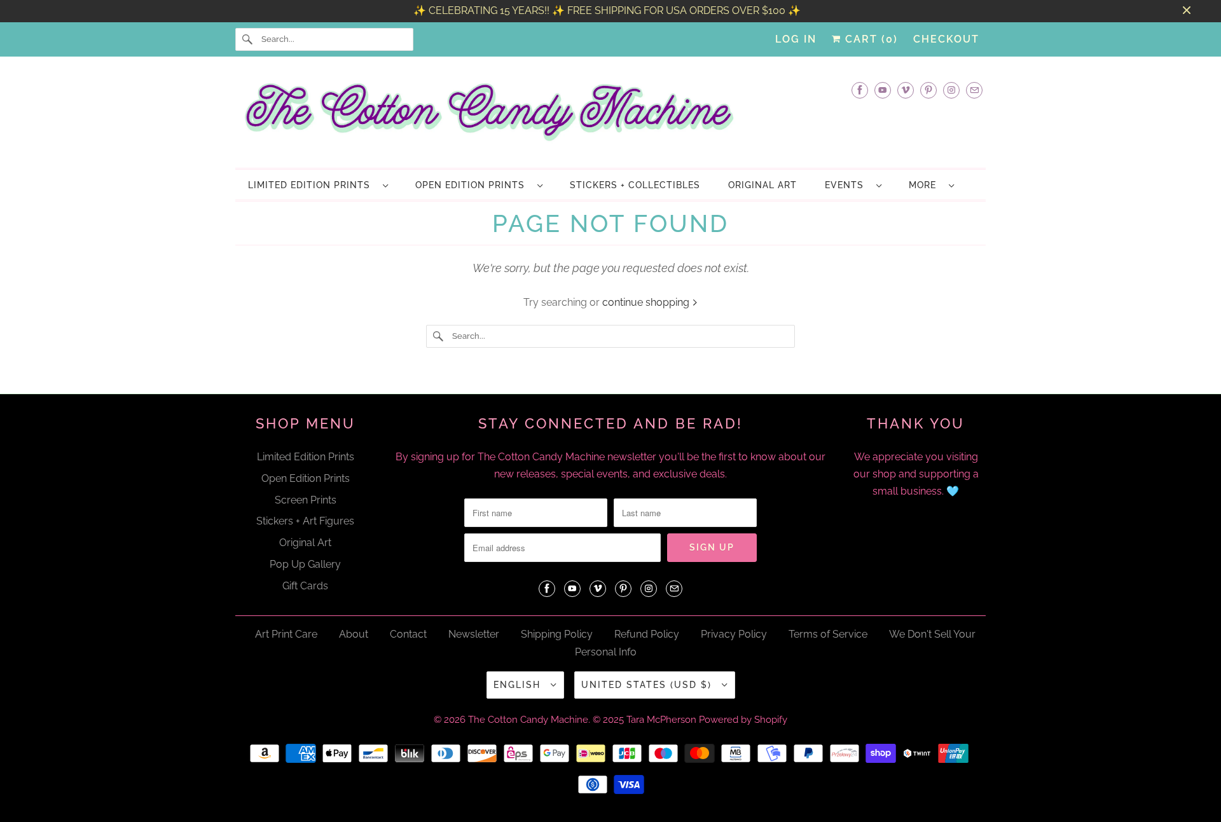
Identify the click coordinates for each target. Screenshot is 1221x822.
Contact (408, 634)
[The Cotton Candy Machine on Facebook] (860, 90)
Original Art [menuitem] (762, 185)
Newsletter (473, 634)
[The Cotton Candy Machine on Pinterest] (928, 90)
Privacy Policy (734, 634)
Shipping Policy (557, 634)
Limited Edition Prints (312, 185)
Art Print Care (286, 634)
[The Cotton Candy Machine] (610, 116)
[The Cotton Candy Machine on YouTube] (882, 90)
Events (847, 185)
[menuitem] (317, 185)
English (518, 685)
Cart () (869, 39)
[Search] (248, 39)
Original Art (305, 543)
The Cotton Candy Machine (528, 719)
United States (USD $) (648, 685)
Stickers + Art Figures (305, 521)
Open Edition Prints (473, 185)
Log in (796, 39)
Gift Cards (305, 586)
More (925, 185)
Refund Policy (646, 634)
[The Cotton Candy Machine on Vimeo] (905, 90)
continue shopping (647, 302)
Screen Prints (305, 500)
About (353, 634)
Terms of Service (828, 634)
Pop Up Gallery (305, 564)
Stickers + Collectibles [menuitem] (635, 185)
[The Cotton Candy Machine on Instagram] (951, 90)
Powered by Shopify (743, 719)
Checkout (946, 39)
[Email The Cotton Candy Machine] (974, 90)
